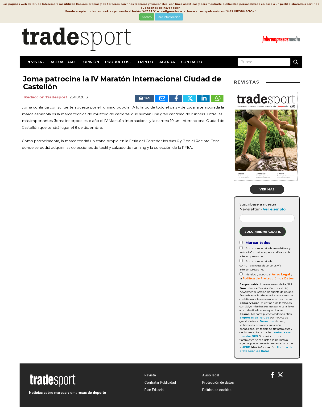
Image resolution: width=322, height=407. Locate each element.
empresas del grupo (254, 317)
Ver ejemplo (274, 209)
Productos (117, 62)
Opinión (91, 62)
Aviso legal (210, 375)
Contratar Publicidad (160, 382)
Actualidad (62, 62)
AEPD (246, 347)
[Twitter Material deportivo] (280, 375)
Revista (34, 62)
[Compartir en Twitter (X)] (189, 98)
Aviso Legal (281, 274)
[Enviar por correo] (161, 98)
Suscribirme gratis (262, 232)
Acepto (147, 17)
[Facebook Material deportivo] (272, 375)
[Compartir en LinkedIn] (203, 98)
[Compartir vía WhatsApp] (217, 98)
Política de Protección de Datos (268, 278)
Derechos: (267, 321)
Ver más (267, 189)
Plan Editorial (154, 390)
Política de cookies (216, 390)
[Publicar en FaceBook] (175, 98)
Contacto (191, 62)
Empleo (145, 62)
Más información (168, 17)
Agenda (167, 62)
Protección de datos (218, 382)
